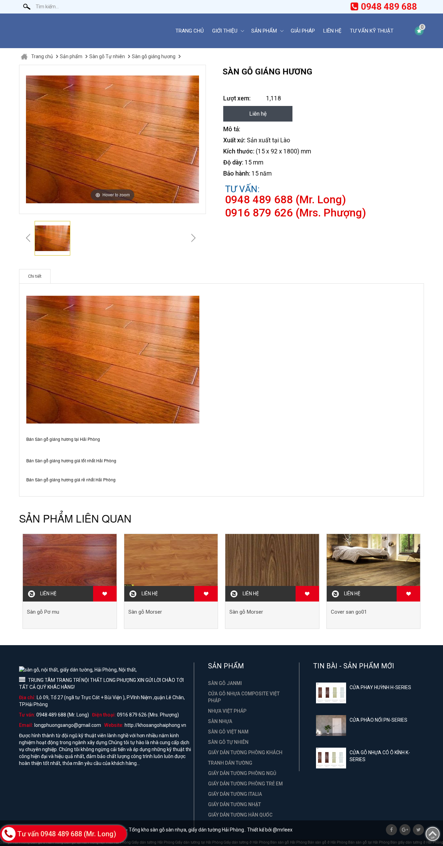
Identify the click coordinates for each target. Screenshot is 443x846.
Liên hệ (332, 31)
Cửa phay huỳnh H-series (380, 687)
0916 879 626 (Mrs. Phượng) (295, 212)
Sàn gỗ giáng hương (153, 56)
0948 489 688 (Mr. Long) (285, 199)
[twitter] (418, 829)
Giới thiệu (224, 31)
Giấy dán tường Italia (235, 794)
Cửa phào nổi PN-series (378, 720)
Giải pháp (303, 31)
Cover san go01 (349, 612)
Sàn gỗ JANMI (225, 683)
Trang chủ (189, 31)
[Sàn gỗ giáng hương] (52, 238)
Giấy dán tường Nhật (234, 804)
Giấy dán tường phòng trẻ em (245, 783)
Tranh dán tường (230, 763)
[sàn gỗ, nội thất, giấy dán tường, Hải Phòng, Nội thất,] (91, 31)
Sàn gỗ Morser (145, 612)
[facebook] (391, 829)
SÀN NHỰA (220, 721)
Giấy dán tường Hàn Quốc (240, 815)
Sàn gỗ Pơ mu (43, 612)
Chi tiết (35, 276)
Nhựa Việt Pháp (227, 711)
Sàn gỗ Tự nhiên (107, 56)
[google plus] (404, 829)
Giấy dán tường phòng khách (245, 752)
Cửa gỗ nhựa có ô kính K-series (380, 756)
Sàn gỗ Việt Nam (228, 731)
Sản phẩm (264, 31)
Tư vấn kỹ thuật (372, 31)
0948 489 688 (389, 6)
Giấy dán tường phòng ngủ (242, 773)
